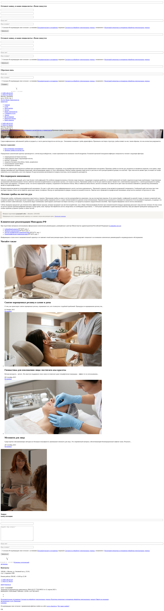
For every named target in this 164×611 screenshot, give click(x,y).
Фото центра (9, 108)
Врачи (8, 100)
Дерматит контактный (12, 231)
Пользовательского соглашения (47, 27)
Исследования (9, 117)
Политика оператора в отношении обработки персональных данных (73, 599)
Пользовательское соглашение (11, 599)
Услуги (3, 100)
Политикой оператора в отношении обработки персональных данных (127, 27)
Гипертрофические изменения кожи (16, 234)
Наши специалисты (11, 111)
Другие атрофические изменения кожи (17, 232)
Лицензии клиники (60, 216)
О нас (6, 106)
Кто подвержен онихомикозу (14, 148)
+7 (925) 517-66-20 (7, 95)
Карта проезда (9, 120)
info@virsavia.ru (6, 584)
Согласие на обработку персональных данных (80, 27)
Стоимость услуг (10, 113)
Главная (7, 105)
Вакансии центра (10, 118)
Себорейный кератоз (11, 229)
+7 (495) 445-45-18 (7, 93)
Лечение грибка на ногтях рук (14, 150)
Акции (7, 115)
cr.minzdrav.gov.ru (115, 226)
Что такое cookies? (63, 606)
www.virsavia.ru (52, 606)
